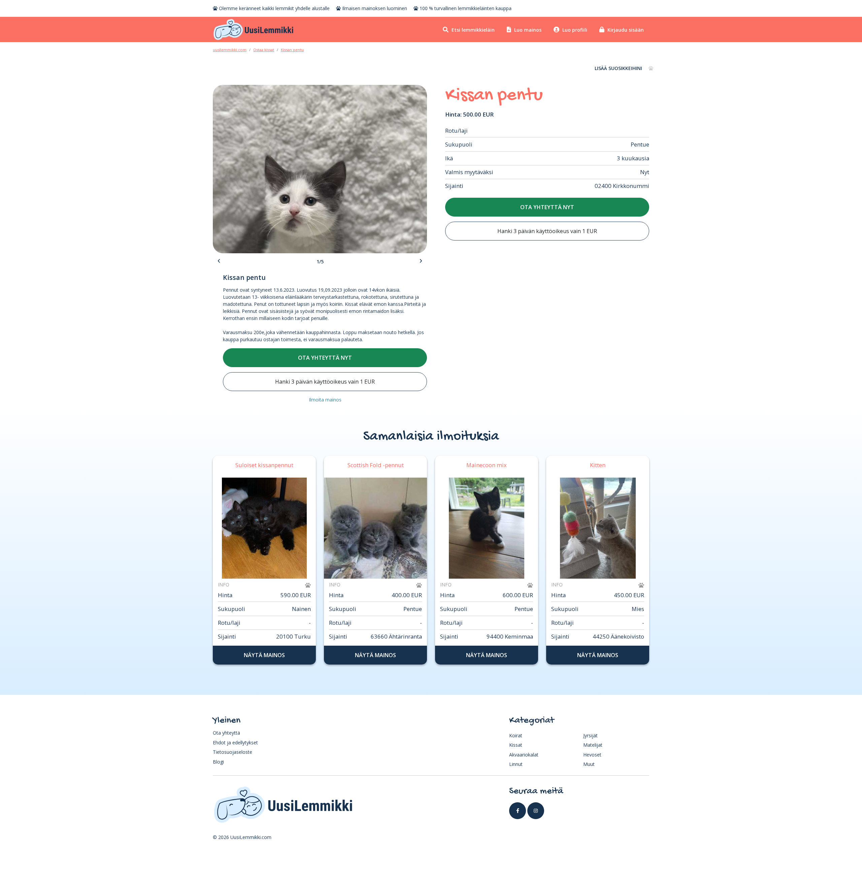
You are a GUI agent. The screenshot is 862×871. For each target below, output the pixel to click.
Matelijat (592, 745)
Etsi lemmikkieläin (472, 30)
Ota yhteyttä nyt (547, 207)
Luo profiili (574, 30)
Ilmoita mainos (325, 399)
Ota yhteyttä (226, 733)
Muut (589, 764)
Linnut (516, 764)
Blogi (218, 762)
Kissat (515, 745)
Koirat (515, 735)
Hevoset (592, 754)
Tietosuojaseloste (232, 752)
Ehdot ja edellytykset (235, 742)
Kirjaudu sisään (625, 30)
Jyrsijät (590, 735)
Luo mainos (527, 30)
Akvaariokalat (523, 754)
